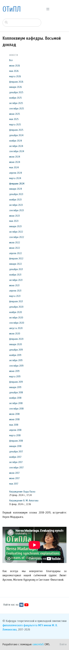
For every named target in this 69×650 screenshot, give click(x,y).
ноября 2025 (15, 97)
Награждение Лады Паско (22, 491)
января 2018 (15, 446)
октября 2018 (16, 403)
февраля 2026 (16, 81)
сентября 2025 (16, 108)
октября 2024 (16, 146)
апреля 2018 (15, 430)
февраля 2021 (16, 301)
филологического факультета (20, 625)
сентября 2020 (16, 322)
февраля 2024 (16, 183)
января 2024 (15, 188)
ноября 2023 (15, 199)
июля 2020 (14, 333)
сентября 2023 (16, 210)
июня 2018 (14, 419)
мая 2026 (14, 71)
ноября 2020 (15, 312)
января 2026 (15, 87)
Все (11, 60)
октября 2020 (16, 317)
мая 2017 (13, 483)
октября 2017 (16, 462)
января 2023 (15, 226)
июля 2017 (14, 472)
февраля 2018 (16, 440)
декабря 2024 (16, 135)
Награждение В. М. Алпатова (23, 500)
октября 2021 (15, 280)
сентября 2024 (16, 151)
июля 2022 (14, 242)
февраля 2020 (16, 338)
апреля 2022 (15, 253)
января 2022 (15, 263)
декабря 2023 (16, 194)
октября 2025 (16, 103)
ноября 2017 (15, 456)
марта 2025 (15, 124)
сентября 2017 (16, 467)
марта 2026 (15, 76)
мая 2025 (14, 119)
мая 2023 (13, 221)
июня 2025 (14, 113)
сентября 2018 (16, 408)
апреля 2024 (15, 172)
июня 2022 (14, 247)
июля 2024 (14, 156)
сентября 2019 (16, 365)
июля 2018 (14, 414)
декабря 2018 (16, 392)
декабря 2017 (16, 451)
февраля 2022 (16, 258)
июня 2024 (14, 162)
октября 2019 (15, 360)
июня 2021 (14, 285)
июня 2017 (14, 478)
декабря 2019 (16, 349)
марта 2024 (15, 178)
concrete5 (38, 644)
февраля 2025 (16, 129)
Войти (63, 644)
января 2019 (15, 387)
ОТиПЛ (12, 9)
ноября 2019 (15, 355)
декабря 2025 (16, 92)
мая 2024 (14, 167)
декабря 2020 (16, 306)
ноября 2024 (15, 140)
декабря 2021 (16, 269)
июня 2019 (14, 371)
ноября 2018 (15, 397)
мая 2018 (13, 424)
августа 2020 (16, 328)
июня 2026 (14, 65)
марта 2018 (15, 435)
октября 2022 (16, 231)
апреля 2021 (15, 290)
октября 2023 (16, 205)
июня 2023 (14, 215)
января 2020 (15, 344)
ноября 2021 (15, 274)
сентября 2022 (16, 237)
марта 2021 (14, 296)
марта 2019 (14, 376)
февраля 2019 (16, 381)
